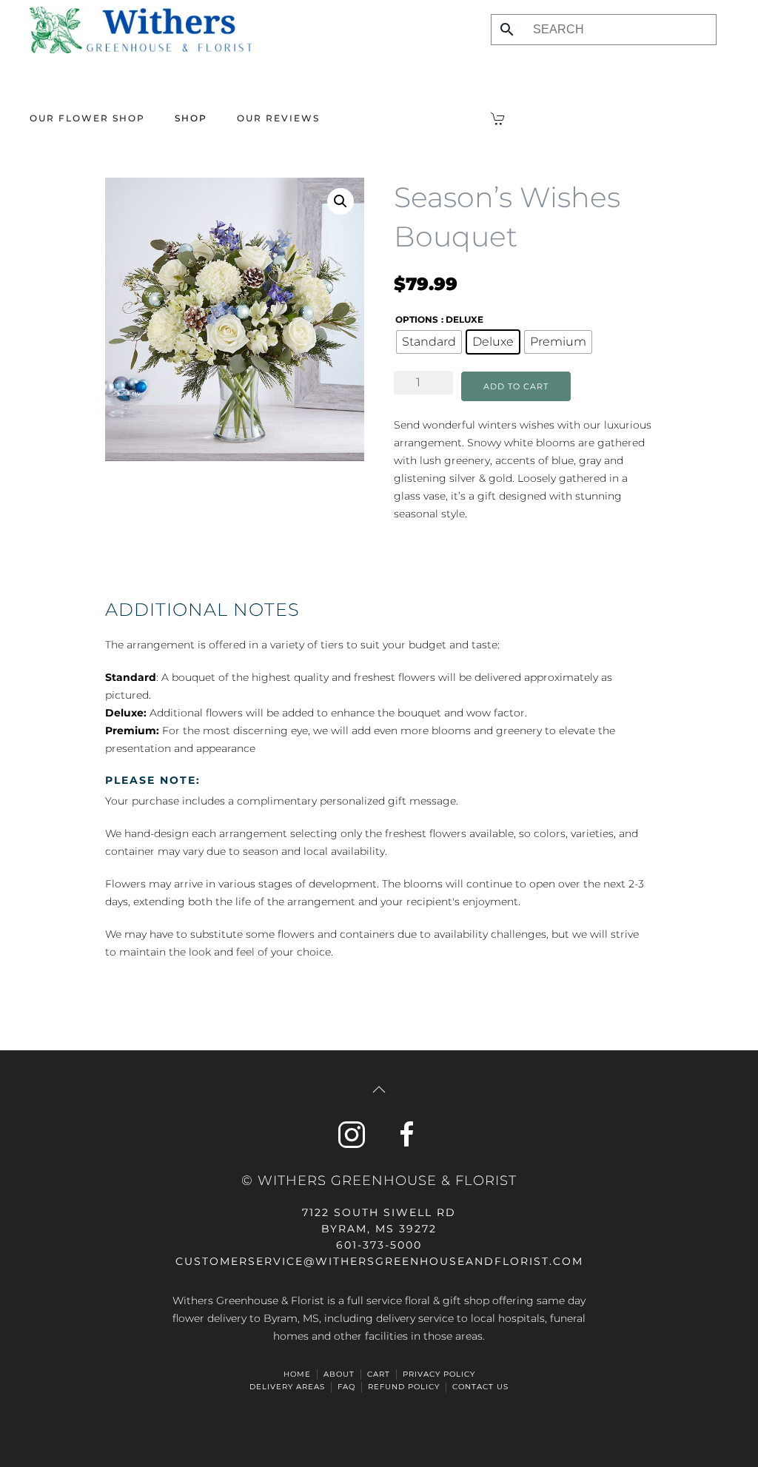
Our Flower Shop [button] (87, 118)
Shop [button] (191, 118)
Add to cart (516, 386)
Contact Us (480, 1387)
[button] (340, 201)
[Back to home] (141, 29)
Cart (378, 1374)
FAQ (346, 1387)
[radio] (429, 342)
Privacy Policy (439, 1374)
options (416, 319)
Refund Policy (404, 1387)
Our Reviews (278, 118)
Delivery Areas (287, 1387)
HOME (297, 1374)
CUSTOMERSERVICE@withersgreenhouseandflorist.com (379, 1261)
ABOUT (339, 1374)
